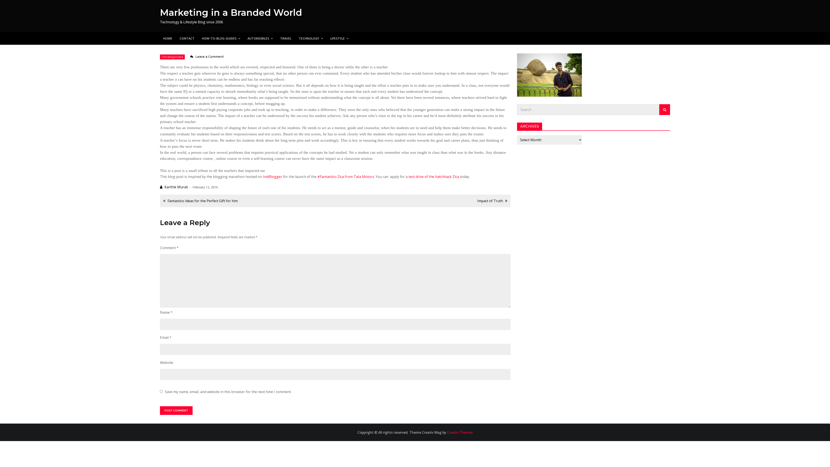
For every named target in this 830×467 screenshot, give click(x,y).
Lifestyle (337, 38)
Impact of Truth (490, 200)
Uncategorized (172, 57)
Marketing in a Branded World (231, 12)
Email (165, 337)
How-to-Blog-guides (219, 38)
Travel (285, 38)
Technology (309, 38)
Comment (169, 247)
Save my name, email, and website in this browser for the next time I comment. (228, 391)
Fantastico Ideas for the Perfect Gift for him (203, 200)
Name (166, 312)
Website (166, 362)
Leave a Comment (209, 57)
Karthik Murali (176, 187)
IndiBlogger (272, 176)
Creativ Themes (460, 432)
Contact (187, 38)
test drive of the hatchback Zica (434, 176)
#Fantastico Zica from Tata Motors (345, 176)
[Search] (664, 109)
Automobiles (258, 38)
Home (167, 38)
